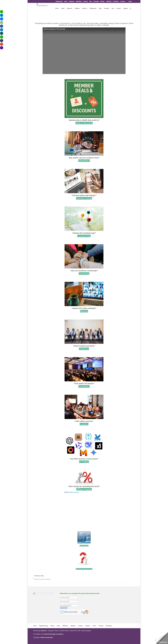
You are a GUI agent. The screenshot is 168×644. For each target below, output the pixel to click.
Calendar (106, 8)
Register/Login (59, 1)
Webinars (65, 625)
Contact (118, 8)
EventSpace (116, 1)
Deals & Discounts (84, 123)
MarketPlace (79, 1)
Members (69, 8)
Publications (93, 8)
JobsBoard (108, 1)
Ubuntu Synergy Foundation (54, 634)
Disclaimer (109, 625)
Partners (84, 8)
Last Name (63, 599)
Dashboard (71, 1)
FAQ (113, 8)
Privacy (101, 625)
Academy (122, 1)
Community (96, 1)
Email (61, 603)
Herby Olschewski (47, 637)
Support (125, 8)
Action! (65, 1)
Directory (85, 1)
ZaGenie (43, 630)
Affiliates (77, 8)
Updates (73, 625)
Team (58, 625)
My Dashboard (84, 545)
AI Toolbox (84, 461)
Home (57, 8)
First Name (63, 595)
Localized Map (84, 236)
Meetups (102, 1)
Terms (94, 625)
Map (90, 1)
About (62, 8)
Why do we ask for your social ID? (42, 579)
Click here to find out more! (84, 569)
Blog (100, 8)
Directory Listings (84, 198)
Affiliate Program (84, 489)
